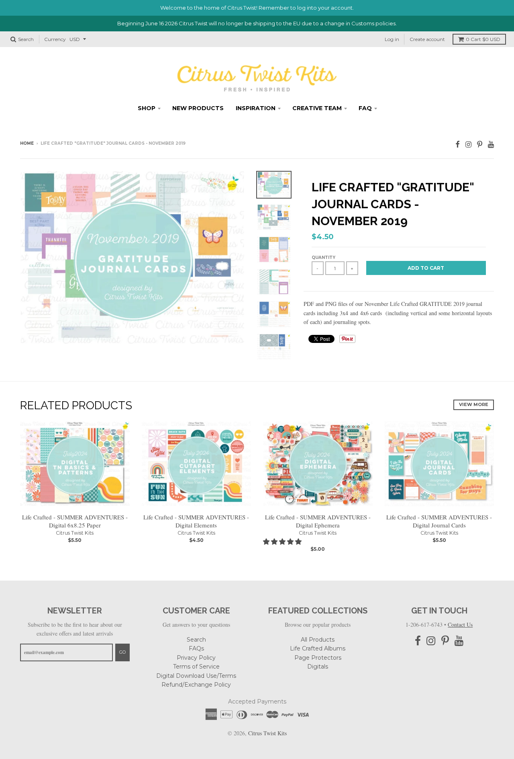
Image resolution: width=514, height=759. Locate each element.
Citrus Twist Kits (75, 533)
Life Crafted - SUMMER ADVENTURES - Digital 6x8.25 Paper (75, 521)
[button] (283, 541)
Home (27, 143)
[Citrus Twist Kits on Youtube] (491, 144)
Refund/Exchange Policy (196, 684)
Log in (392, 39)
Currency (55, 39)
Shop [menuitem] (146, 108)
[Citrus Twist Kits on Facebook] (457, 144)
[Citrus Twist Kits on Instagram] (468, 144)
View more (473, 404)
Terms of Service (196, 666)
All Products (318, 639)
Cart (483, 39)
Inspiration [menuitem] (255, 108)
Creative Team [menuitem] (317, 108)
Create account (427, 39)
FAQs (196, 648)
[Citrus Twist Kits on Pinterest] (479, 144)
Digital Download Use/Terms (196, 675)
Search (196, 639)
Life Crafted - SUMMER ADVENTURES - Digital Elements (196, 521)
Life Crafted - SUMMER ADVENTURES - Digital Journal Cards (439, 521)
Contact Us (460, 624)
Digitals (317, 666)
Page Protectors (317, 657)
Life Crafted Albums (317, 648)
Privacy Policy (196, 657)
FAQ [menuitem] (365, 108)
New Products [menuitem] (198, 108)
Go (122, 652)
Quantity (323, 257)
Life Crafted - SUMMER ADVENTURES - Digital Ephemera (318, 521)
